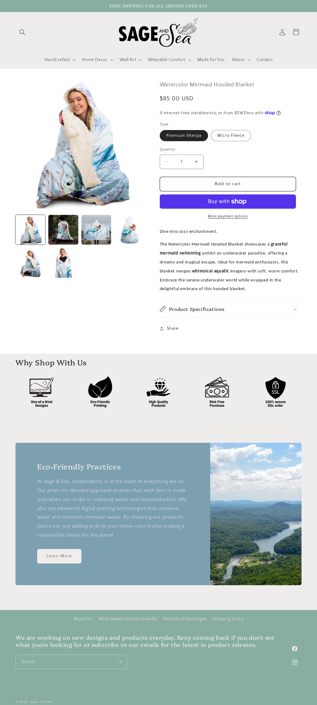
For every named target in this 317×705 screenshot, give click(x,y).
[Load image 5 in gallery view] (30, 262)
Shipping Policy (228, 618)
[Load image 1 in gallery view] (30, 230)
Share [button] (173, 328)
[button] (22, 32)
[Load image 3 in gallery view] (96, 230)
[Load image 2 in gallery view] (63, 230)
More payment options (228, 216)
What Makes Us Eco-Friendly (127, 618)
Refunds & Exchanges (184, 618)
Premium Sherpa (184, 135)
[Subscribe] (120, 662)
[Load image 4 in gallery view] (129, 230)
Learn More (59, 556)
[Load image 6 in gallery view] (63, 262)
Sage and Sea (41, 702)
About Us (82, 618)
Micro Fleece (231, 135)
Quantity (168, 149)
